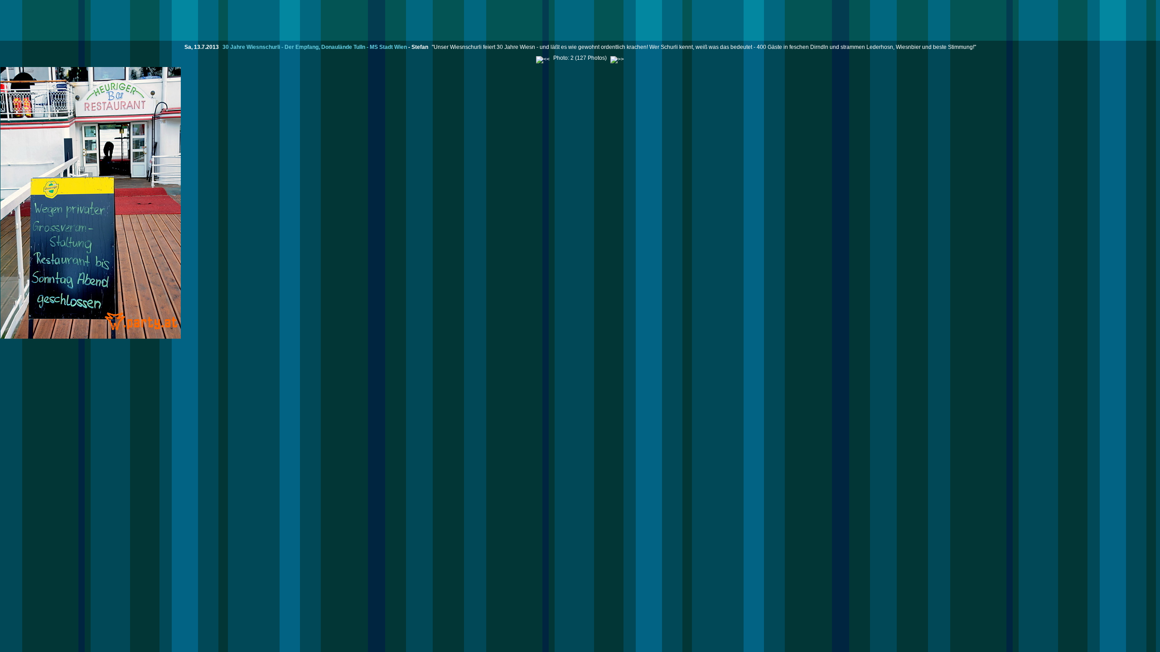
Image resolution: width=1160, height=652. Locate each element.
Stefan (419, 47)
